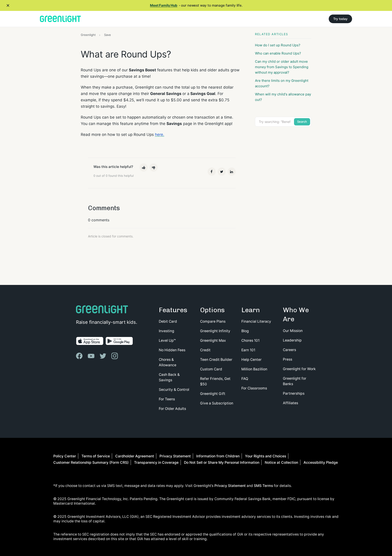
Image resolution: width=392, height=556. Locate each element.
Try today (340, 19)
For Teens (167, 399)
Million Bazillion (254, 369)
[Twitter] (103, 356)
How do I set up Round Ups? (277, 45)
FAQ (244, 378)
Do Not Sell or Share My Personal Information (221, 462)
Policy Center (64, 456)
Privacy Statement (175, 456)
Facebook (212, 171)
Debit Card (168, 321)
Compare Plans (212, 321)
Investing (166, 331)
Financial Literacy (256, 321)
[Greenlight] (60, 19)
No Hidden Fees (172, 350)
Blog (245, 331)
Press (287, 359)
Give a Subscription (216, 403)
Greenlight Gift (212, 393)
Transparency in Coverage (156, 462)
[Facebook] (80, 356)
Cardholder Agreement (134, 456)
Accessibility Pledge (321, 462)
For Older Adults (172, 408)
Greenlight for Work (299, 369)
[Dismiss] (8, 5)
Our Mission (293, 331)
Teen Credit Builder (216, 359)
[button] (144, 167)
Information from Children (218, 456)
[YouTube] (92, 356)
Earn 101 (248, 350)
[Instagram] (115, 356)
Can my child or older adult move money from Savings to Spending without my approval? (281, 67)
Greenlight (88, 35)
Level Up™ (167, 340)
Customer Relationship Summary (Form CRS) (91, 462)
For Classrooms (254, 388)
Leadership (292, 340)
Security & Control (174, 389)
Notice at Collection (281, 462)
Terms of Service (95, 456)
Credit (205, 350)
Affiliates (290, 403)
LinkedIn (232, 171)
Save (107, 35)
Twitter (222, 171)
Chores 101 (250, 340)
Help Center (251, 359)
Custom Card (211, 369)
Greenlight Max (213, 340)
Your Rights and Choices (265, 456)
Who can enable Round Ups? (278, 53)
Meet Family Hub (163, 5)
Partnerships (293, 393)
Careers (289, 350)
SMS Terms (263, 486)
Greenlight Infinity (215, 331)
